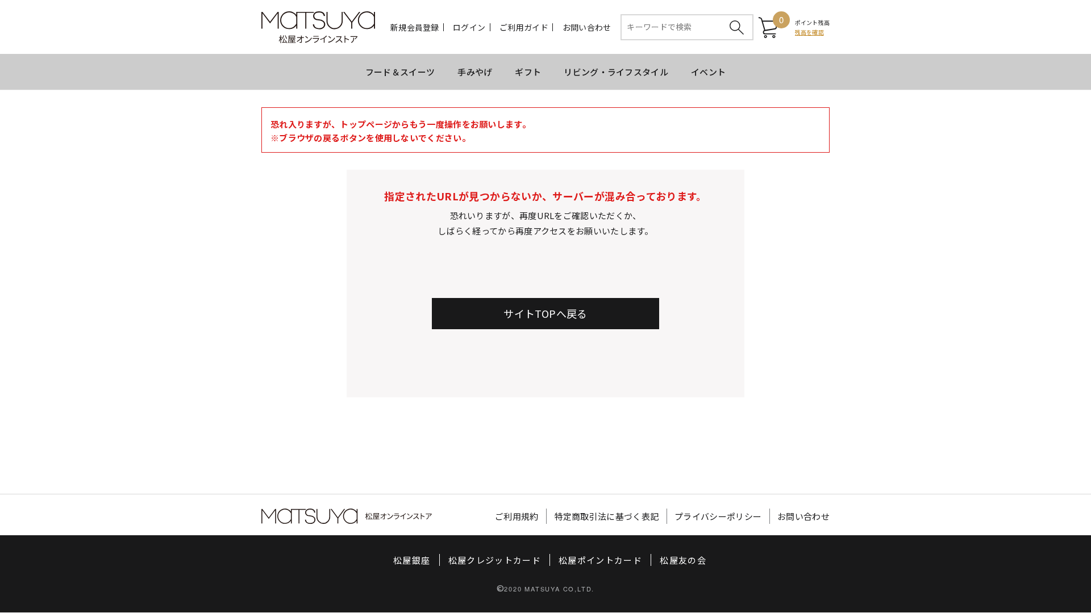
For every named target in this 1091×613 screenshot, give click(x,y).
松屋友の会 (683, 560)
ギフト (528, 72)
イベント (708, 72)
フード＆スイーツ (400, 72)
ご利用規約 (517, 516)
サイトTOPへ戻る (545, 313)
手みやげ (474, 72)
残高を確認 (809, 32)
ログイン (469, 27)
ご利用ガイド (523, 27)
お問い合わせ (587, 27)
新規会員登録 (414, 27)
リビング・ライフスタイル (616, 72)
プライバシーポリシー (717, 516)
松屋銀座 (411, 560)
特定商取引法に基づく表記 (607, 516)
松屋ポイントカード (600, 560)
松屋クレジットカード (495, 560)
